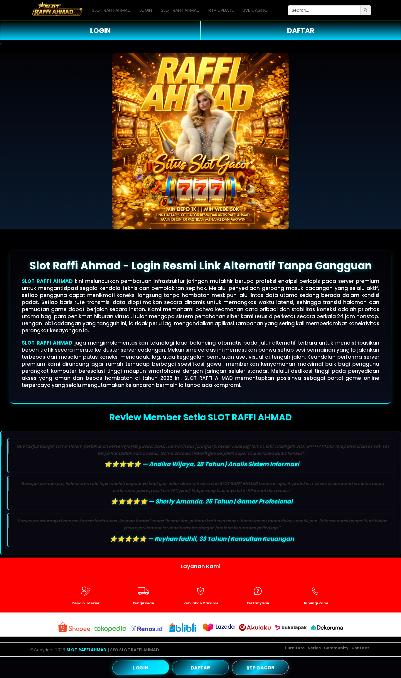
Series (314, 648)
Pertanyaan (258, 603)
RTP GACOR (260, 667)
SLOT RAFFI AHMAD (111, 10)
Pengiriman (143, 603)
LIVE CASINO (255, 10)
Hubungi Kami (315, 603)
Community (336, 648)
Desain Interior (86, 603)
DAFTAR (300, 30)
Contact (360, 648)
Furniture (295, 648)
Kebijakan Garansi (200, 603)
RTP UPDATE (221, 10)
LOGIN (145, 10)
